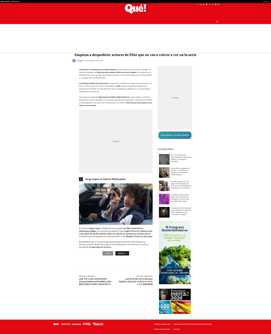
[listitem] (135, 162)
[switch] (162, 166)
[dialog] (135, 167)
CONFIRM (121, 198)
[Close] (172, 133)
